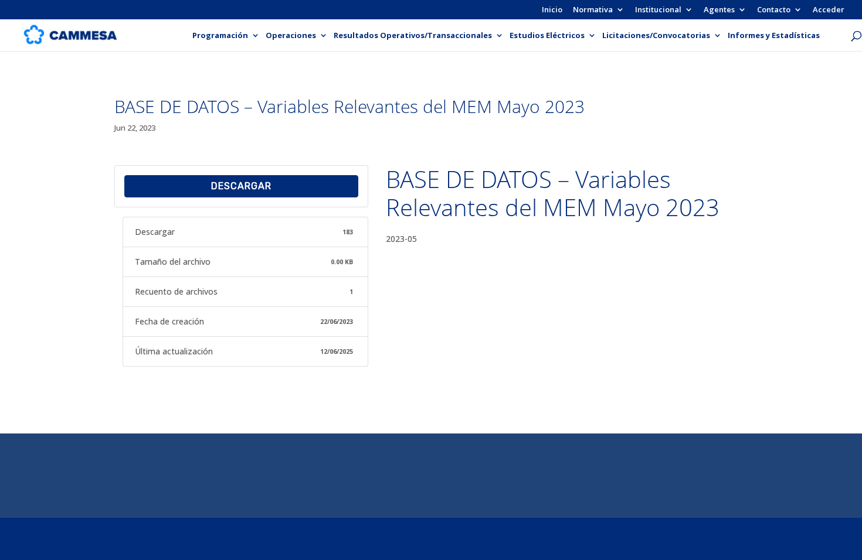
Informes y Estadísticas (774, 35)
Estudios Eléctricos (547, 35)
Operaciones (291, 35)
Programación (220, 35)
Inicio (552, 10)
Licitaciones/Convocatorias (656, 35)
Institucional (658, 10)
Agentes (719, 10)
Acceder (828, 10)
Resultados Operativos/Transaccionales (413, 35)
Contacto (773, 10)
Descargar (241, 186)
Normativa (593, 10)
